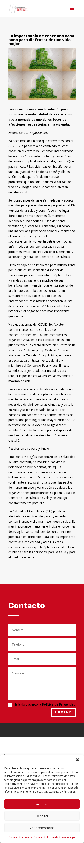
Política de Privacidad (47, 837)
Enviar (63, 712)
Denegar (42, 816)
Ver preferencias (42, 828)
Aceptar (42, 804)
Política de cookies (20, 837)
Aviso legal (68, 837)
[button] (77, 760)
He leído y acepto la (44, 704)
